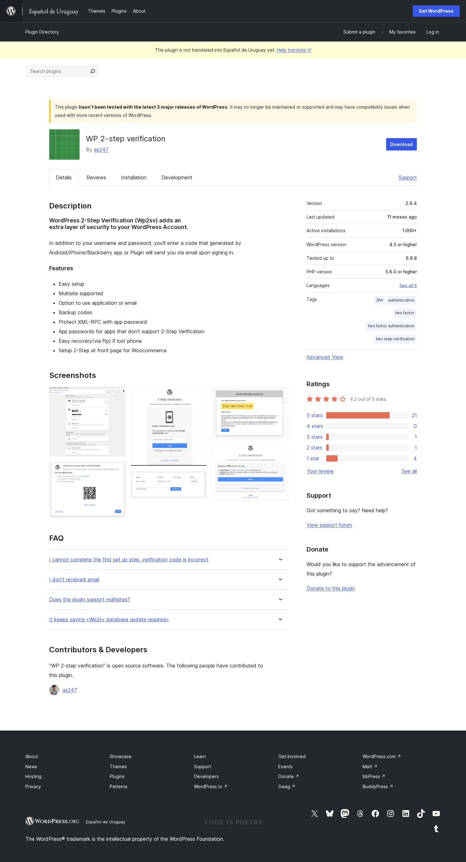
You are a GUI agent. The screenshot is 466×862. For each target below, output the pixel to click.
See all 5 (408, 285)
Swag (286, 786)
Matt (370, 766)
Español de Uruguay (105, 821)
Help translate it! (294, 50)
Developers (206, 776)
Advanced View (325, 357)
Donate (288, 776)
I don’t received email (74, 580)
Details (64, 177)
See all (409, 471)
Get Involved (292, 756)
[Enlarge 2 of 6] (117, 470)
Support (407, 177)
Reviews (96, 177)
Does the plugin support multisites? (89, 600)
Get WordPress (436, 11)
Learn (200, 756)
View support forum (329, 525)
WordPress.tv (211, 786)
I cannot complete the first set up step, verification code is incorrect (129, 560)
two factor (404, 312)
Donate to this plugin (331, 588)
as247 (101, 149)
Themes (118, 766)
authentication (401, 300)
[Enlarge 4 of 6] (198, 479)
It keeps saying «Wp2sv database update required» (109, 619)
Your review (320, 471)
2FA (379, 300)
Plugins (117, 776)
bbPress (374, 776)
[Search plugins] (92, 71)
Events (285, 766)
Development (176, 177)
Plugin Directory (42, 32)
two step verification (395, 338)
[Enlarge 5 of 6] (279, 395)
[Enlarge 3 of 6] (198, 395)
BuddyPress (378, 786)
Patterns (118, 786)
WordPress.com (382, 756)
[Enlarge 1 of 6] (117, 395)
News (31, 766)
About (31, 756)
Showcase (121, 756)
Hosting (33, 776)
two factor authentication (391, 325)
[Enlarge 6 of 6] (279, 453)
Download (401, 144)
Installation (133, 177)
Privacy (33, 786)
